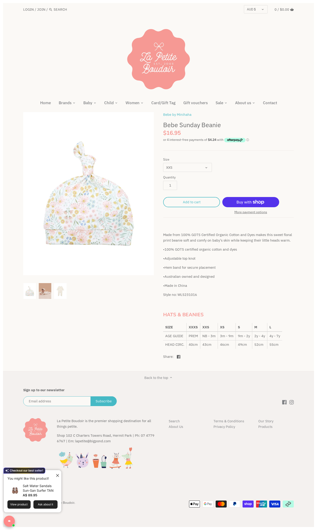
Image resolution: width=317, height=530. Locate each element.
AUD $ (251, 9)
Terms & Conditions (228, 421)
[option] (29, 291)
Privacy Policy (224, 426)
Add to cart (192, 202)
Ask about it (45, 504)
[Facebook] (284, 401)
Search (174, 421)
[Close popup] (56, 474)
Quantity (169, 177)
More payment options (250, 212)
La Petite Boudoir (61, 503)
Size (166, 159)
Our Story (265, 421)
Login (28, 9)
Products (265, 426)
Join (41, 9)
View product (19, 504)
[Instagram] (291, 401)
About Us (176, 426)
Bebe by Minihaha (177, 114)
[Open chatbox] (9, 521)
